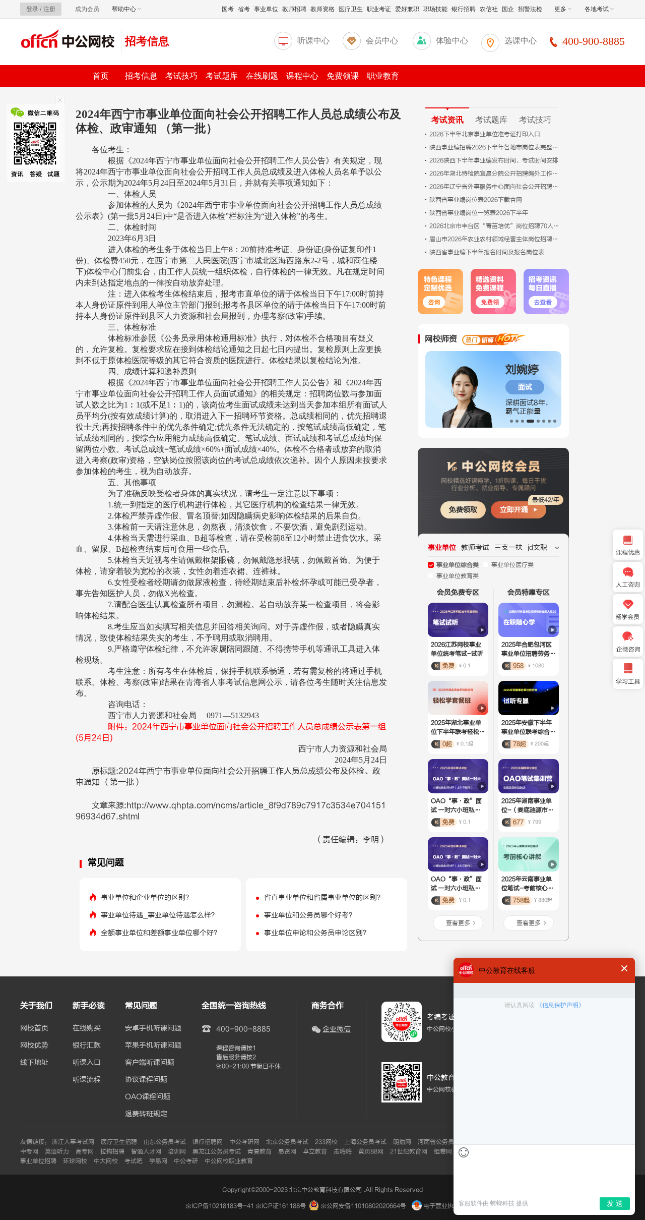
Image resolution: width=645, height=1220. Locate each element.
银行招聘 (464, 9)
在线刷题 (262, 76)
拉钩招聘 (112, 1151)
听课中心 (313, 40)
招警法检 (530, 9)
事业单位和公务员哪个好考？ (310, 915)
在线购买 (87, 1028)
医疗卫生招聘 (119, 1141)
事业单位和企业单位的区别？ (146, 897)
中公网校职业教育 (229, 1161)
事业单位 (266, 9)
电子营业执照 (441, 1205)
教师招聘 (294, 9)
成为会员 (87, 9)
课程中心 (302, 76)
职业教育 (383, 76)
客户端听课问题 (149, 1062)
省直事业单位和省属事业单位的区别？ (324, 897)
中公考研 (186, 1161)
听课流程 (87, 1079)
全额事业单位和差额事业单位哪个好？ (161, 932)
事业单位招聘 (38, 1161)
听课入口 (87, 1062)
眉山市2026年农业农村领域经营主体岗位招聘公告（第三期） (494, 239)
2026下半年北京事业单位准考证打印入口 (484, 134)
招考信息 (147, 41)
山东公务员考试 (165, 1141)
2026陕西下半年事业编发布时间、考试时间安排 (493, 160)
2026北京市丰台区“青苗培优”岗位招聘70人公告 (494, 225)
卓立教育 (315, 1151)
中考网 (29, 1151)
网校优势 (34, 1045)
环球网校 (75, 1161)
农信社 (489, 9)
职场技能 (435, 9)
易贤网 (287, 1151)
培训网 (177, 1151)
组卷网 (443, 1151)
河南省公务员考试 (442, 1141)
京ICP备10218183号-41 (219, 1205)
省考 (244, 9)
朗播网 (402, 1141)
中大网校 (106, 1161)
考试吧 (133, 1161)
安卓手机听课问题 (153, 1028)
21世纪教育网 (408, 1151)
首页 (101, 76)
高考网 (85, 1151)
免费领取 (463, 509)
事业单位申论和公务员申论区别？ (317, 932)
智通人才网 (146, 1151)
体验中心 (452, 40)
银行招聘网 (207, 1141)
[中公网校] (68, 40)
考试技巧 (181, 76)
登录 (32, 9)
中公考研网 (244, 1141)
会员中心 (382, 40)
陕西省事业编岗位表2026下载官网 (475, 199)
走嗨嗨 (343, 1151)
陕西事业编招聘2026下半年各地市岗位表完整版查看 (494, 147)
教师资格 (322, 9)
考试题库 (222, 76)
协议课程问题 (146, 1079)
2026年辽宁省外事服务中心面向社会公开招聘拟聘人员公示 (494, 186)
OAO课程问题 (147, 1096)
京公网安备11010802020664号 (363, 1205)
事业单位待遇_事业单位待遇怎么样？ (159, 915)
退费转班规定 (146, 1114)
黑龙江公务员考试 (216, 1151)
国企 (508, 9)
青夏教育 (259, 1151)
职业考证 (379, 9)
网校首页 (34, 1028)
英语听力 (57, 1151)
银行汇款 (87, 1045)
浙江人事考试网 (73, 1141)
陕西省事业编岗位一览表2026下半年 (478, 212)
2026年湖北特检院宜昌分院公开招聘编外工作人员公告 (494, 173)
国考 (228, 9)
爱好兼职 (407, 9)
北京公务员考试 (287, 1141)
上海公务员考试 (365, 1141)
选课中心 (520, 40)
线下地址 (34, 1062)
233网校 (326, 1141)
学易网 (158, 1161)
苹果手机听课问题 (153, 1045)
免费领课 (343, 76)
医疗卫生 (351, 9)
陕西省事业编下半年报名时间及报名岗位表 (486, 252)
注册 (49, 9)
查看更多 (458, 922)
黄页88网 (370, 1151)
